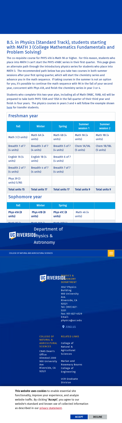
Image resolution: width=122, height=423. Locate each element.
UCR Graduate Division (69, 380)
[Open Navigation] (111, 253)
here (9, 107)
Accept (79, 416)
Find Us (70, 326)
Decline (97, 416)
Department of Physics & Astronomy (48, 235)
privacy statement (50, 408)
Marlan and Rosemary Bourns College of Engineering (71, 366)
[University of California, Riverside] (52, 282)
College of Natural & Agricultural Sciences (68, 348)
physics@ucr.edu (71, 320)
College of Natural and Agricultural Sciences (31, 253)
